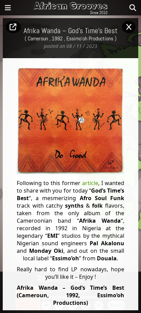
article (90, 183)
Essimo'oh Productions (89, 38)
